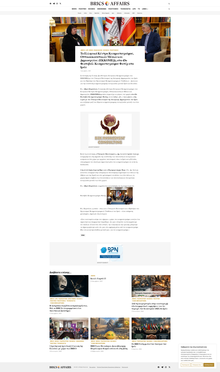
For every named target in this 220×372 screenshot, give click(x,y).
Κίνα (90, 13)
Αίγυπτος (139, 13)
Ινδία (85, 13)
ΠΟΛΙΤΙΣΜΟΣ (114, 50)
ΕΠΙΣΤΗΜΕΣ (72, 299)
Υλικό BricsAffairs (57, 303)
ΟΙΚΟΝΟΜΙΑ (80, 341)
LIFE (87, 50)
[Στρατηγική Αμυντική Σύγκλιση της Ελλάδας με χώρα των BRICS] (69, 328)
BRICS (83, 50)
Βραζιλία (97, 13)
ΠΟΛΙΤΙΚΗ (53, 301)
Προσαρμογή (185, 365)
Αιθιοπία (119, 13)
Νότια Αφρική (105, 13)
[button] (169, 3)
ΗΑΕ (133, 13)
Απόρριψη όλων (197, 365)
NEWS (91, 50)
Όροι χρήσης (92, 367)
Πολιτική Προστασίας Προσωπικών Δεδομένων (108, 367)
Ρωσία (79, 13)
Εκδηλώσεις (98, 50)
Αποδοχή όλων (209, 365)
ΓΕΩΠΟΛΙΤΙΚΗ (62, 299)
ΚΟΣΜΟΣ (106, 50)
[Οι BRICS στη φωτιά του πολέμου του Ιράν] (151, 328)
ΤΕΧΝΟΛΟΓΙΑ (71, 301)
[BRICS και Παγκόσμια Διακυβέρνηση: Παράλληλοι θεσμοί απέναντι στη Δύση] (110, 329)
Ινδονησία (127, 13)
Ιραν (113, 13)
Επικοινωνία (125, 367)
